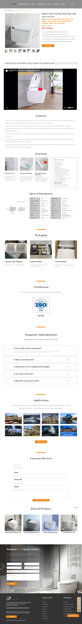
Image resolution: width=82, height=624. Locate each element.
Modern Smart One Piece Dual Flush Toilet (21, 10)
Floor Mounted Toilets (64, 21)
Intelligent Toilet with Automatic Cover (13, 532)
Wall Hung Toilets (63, 19)
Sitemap (45, 618)
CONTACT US (56, 8)
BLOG (50, 4)
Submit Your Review (41, 500)
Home (44, 602)
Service (45, 611)
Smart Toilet (68, 609)
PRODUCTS (25, 4)
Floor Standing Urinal (70, 613)
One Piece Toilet (69, 604)
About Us (45, 606)
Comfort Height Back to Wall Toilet (31, 532)
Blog (44, 613)
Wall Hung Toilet (69, 606)
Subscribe (11, 616)
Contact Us (46, 616)
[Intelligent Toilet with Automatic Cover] (13, 523)
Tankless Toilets (52, 21)
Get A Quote (48, 45)
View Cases (41, 442)
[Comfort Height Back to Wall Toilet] (31, 523)
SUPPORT (43, 4)
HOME (20, 4)
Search (63, 4)
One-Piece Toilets (51, 19)
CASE (39, 4)
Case (44, 609)
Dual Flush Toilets (59, 23)
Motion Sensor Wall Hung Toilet (50, 532)
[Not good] (15, 465)
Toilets (9, 10)
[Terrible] (14, 465)
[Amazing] (20, 465)
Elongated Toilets (47, 23)
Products (45, 604)
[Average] (17, 465)
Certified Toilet (68, 611)
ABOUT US (33, 8)
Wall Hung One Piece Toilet (69, 532)
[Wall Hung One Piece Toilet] (69, 523)
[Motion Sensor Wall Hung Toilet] (50, 523)
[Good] (18, 465)
